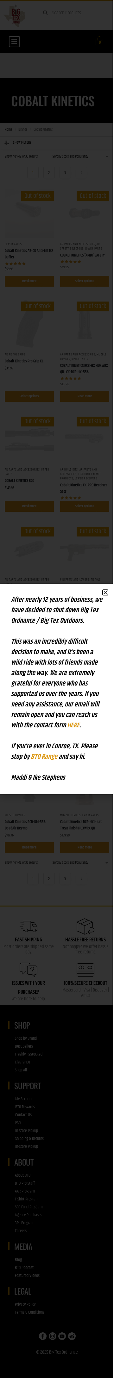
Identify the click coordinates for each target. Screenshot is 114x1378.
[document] (57, 689)
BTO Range (45, 756)
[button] (105, 592)
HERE (73, 725)
